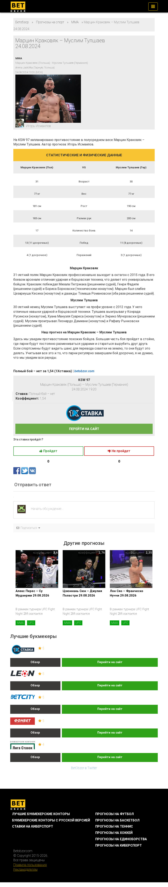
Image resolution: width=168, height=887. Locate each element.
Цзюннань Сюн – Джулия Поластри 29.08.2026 (82, 593)
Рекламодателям (25, 869)
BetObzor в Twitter (84, 768)
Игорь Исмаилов (38, 126)
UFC (31, 622)
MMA (20, 622)
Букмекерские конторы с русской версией (51, 820)
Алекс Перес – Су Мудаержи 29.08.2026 (32, 593)
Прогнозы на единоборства (121, 839)
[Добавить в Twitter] (25, 470)
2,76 (102, 552)
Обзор (35, 662)
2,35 (149, 552)
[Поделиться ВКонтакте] (32, 470)
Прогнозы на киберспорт (118, 845)
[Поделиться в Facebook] (17, 470)
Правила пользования (30, 865)
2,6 (55, 552)
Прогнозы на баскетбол (117, 820)
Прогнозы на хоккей (114, 833)
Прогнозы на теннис (114, 826)
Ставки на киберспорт (32, 826)
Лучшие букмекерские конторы (41, 814)
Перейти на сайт (110, 662)
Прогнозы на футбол (114, 814)
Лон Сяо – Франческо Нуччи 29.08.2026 (126, 593)
